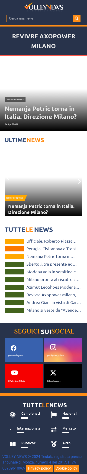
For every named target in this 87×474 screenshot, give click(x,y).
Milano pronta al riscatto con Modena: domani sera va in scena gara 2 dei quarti (53, 279)
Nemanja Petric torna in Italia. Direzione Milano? (41, 209)
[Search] (76, 18)
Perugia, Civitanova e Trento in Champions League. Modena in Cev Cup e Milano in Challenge (53, 249)
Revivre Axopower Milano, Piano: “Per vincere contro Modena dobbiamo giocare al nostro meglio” (51, 295)
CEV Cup (14, 248)
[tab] (25, 414)
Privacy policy (39, 468)
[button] (7, 178)
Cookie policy (66, 468)
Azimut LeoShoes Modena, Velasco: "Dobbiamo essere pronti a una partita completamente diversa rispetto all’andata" (52, 287)
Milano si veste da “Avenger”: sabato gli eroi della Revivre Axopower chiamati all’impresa (53, 310)
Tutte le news (14, 198)
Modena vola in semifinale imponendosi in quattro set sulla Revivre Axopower (52, 272)
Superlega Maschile (14, 264)
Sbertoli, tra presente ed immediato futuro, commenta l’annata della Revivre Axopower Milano (50, 264)
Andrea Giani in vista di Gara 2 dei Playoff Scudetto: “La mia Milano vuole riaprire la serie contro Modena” (52, 302)
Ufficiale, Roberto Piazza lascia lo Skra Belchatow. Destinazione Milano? (49, 241)
